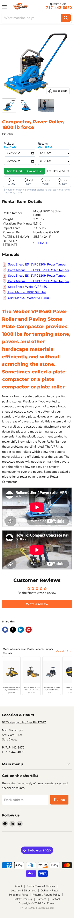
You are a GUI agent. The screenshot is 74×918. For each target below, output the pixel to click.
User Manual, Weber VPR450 (28, 298)
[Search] (66, 18)
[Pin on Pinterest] (28, 630)
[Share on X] (13, 630)
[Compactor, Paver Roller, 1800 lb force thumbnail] (9, 105)
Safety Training (23, 899)
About (18, 886)
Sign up (59, 799)
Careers (41, 899)
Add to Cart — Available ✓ (24, 171)
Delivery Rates (50, 890)
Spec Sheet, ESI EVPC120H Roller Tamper (36, 264)
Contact (55, 899)
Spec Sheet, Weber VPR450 (27, 287)
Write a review (37, 604)
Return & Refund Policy (46, 895)
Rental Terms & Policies (41, 886)
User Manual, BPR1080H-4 (26, 292)
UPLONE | (39, 908)
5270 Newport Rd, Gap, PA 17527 (24, 722)
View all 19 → (63, 651)
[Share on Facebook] (5, 630)
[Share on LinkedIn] (21, 630)
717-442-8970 (59, 7)
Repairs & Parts (18, 895)
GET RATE (40, 243)
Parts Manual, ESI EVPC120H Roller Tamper (38, 270)
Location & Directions (23, 890)
